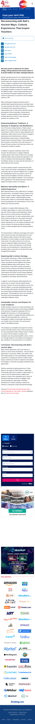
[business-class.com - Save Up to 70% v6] (17, 417)
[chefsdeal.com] (24, 666)
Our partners (6, 577)
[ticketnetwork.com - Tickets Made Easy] (24, 672)
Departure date (6, 461)
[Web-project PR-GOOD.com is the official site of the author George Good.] (24, 613)
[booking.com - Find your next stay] (17, 13)
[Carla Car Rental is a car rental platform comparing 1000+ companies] (10, 631)
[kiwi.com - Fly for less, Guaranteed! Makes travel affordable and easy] (24, 696)
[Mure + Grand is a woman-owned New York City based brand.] (10, 619)
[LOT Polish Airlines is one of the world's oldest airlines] (10, 613)
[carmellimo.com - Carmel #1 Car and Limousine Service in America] (24, 655)
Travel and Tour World (12, 393)
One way (14, 446)
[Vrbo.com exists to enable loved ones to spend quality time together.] (24, 637)
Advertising (16, 719)
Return (6, 446)
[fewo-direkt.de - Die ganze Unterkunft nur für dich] (10, 678)
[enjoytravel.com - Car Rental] (17, 531)
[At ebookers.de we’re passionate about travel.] (24, 595)
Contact (23, 719)
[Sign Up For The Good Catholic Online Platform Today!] (10, 643)
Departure (4, 449)
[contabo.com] (10, 672)
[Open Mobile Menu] (32, 3)
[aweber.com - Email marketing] (10, 690)
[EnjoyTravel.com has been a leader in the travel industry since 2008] (10, 607)
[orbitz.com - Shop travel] (24, 678)
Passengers (4, 472)
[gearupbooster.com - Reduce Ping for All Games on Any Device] (17, 560)
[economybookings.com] (24, 660)
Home (3, 719)
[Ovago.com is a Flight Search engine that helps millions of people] (24, 625)
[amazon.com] (10, 584)
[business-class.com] (10, 684)
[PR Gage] (10, 595)
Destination (5, 455)
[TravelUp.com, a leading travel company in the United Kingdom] (10, 637)
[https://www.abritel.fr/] (10, 649)
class (3, 443)
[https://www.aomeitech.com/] (24, 649)
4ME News (29, 709)
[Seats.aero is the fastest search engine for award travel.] (24, 631)
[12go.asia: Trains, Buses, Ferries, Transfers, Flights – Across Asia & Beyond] (24, 643)
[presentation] (1, 13)
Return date (5, 467)
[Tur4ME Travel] (24, 589)
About (9, 719)
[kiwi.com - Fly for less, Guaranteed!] (17, 503)
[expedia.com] (10, 666)
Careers (30, 719)
